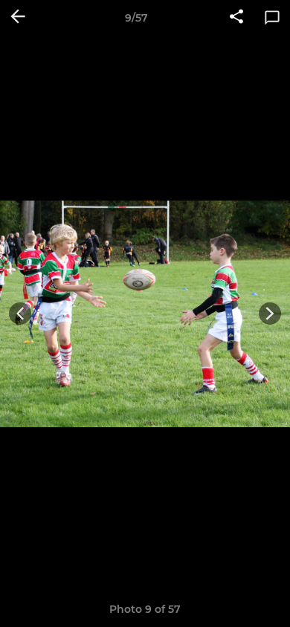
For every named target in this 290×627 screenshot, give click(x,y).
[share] (236, 17)
